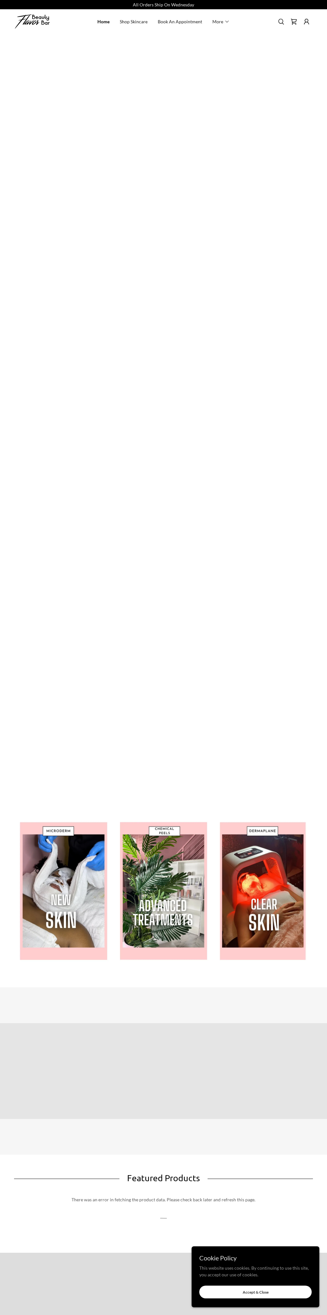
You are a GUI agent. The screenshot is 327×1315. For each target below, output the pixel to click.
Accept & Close (256, 1292)
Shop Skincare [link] (134, 21)
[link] (32, 21)
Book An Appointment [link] (180, 21)
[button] (221, 22)
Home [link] (103, 21)
